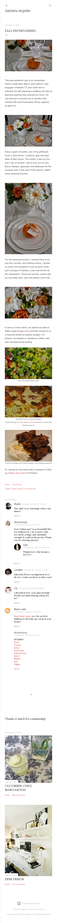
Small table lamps (22, 616)
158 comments (18, 795)
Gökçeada (19, 650)
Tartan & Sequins (17, 11)
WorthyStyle (20, 522)
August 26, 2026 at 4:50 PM (27, 635)
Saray (16, 647)
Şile (16, 661)
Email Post (17, 484)
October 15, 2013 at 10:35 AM (36, 547)
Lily (15, 588)
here (26, 331)
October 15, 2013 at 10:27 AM (27, 525)
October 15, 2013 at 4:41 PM (36, 570)
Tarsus (17, 645)
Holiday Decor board (17, 473)
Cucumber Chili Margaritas (18, 788)
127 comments (18, 884)
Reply (17, 516)
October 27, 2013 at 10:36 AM (31, 588)
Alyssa (17, 504)
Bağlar (17, 664)
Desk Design (14, 879)
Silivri (17, 656)
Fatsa (16, 642)
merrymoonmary (36, 909)
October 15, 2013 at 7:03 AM (34, 504)
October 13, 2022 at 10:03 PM (28, 612)
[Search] (50, 5)
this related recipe (27, 422)
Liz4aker (18, 570)
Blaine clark (20, 609)
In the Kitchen (30, 488)
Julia (25, 545)
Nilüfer (17, 658)
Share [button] (7, 484)
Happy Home (17, 488)
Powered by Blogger (31, 903)
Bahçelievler (20, 653)
